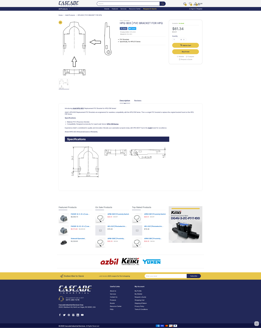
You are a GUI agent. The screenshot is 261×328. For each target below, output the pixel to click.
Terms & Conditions (141, 309)
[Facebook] (60, 315)
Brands (112, 303)
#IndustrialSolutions (83, 132)
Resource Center (116, 306)
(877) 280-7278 (72, 300)
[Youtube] (82, 315)
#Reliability (94, 132)
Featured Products (68, 207)
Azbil (74, 108)
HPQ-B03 (80, 108)
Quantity (175, 36)
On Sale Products (103, 207)
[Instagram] (73, 315)
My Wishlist (138, 294)
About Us (113, 291)
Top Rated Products (141, 207)
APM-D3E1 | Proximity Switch (118, 214)
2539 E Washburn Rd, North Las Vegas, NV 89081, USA (77, 307)
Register (199, 9)
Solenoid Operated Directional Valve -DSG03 (80, 239)
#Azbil (67, 132)
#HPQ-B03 (73, 132)
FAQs (111, 309)
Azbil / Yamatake (125, 20)
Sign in (193, 9)
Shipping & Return (141, 303)
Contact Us (113, 297)
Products (113, 300)
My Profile (138, 291)
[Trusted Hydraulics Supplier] (130, 159)
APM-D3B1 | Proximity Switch (116, 239)
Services (113, 294)
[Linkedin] (78, 315)
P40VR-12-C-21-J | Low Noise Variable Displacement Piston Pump (81, 214)
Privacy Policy (139, 306)
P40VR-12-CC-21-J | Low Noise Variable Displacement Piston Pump (81, 226)
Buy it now (185, 52)
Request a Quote (140, 297)
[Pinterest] (69, 315)
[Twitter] (64, 315)
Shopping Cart (139, 300)
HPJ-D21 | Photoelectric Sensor (116, 226)
